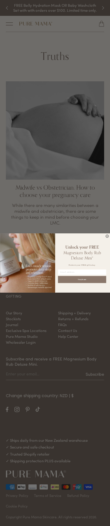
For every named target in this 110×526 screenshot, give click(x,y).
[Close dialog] (107, 236)
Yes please (82, 280)
